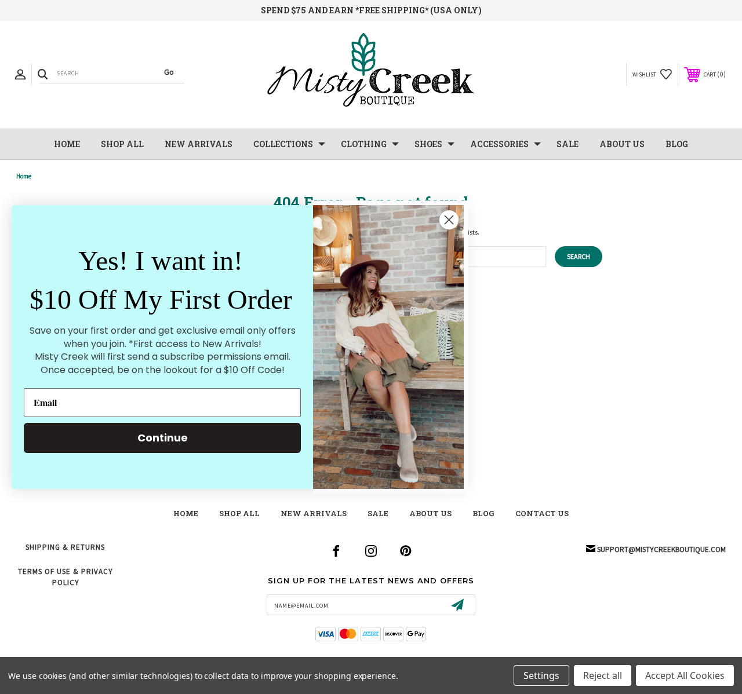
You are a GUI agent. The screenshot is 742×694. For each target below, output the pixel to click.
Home (67, 143)
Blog (676, 143)
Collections (283, 143)
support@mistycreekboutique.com (661, 549)
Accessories (499, 143)
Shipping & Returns (65, 547)
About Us (622, 143)
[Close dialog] (449, 220)
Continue (162, 437)
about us (430, 513)
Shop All (122, 143)
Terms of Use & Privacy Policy (65, 577)
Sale (378, 513)
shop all (239, 513)
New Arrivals (314, 513)
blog (483, 513)
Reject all (602, 675)
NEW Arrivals (198, 143)
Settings (541, 675)
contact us (542, 513)
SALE (567, 143)
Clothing (364, 143)
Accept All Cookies (685, 675)
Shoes (428, 143)
